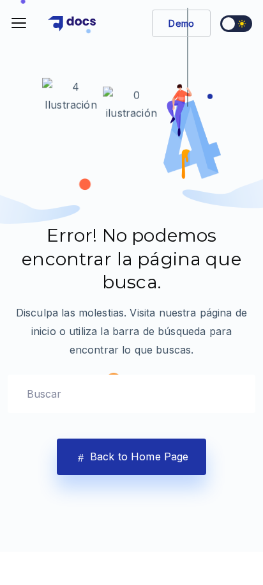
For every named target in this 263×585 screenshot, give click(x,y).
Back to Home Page (138, 456)
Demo (181, 23)
